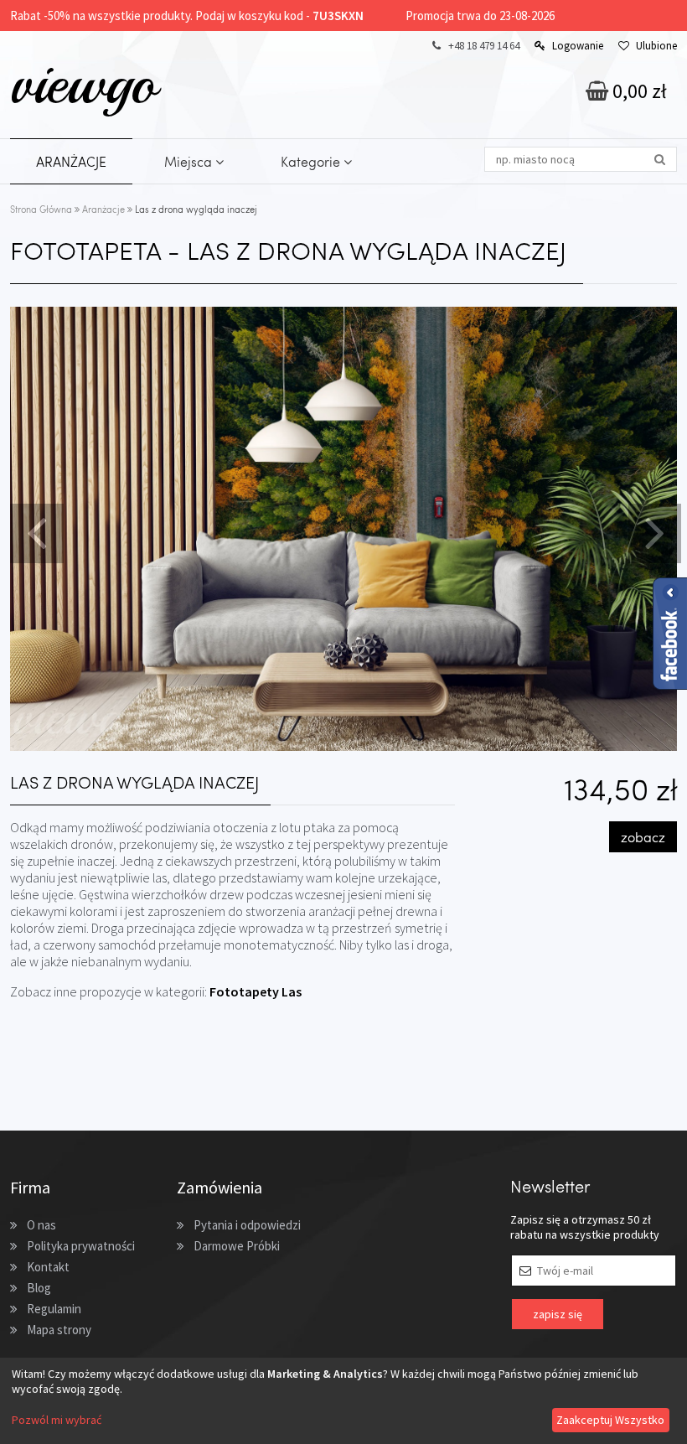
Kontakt (48, 1267)
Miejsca (189, 161)
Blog (39, 1288)
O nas (41, 1225)
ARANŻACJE (71, 161)
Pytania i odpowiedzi (247, 1225)
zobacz (643, 837)
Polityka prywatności (81, 1246)
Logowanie (577, 46)
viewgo (83, 83)
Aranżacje (103, 209)
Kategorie (312, 161)
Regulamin (54, 1309)
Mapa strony (59, 1330)
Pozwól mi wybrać (56, 1419)
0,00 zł (637, 91)
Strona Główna (41, 209)
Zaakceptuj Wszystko (610, 1419)
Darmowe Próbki (237, 1246)
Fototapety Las (255, 991)
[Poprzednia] (34, 531)
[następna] (652, 531)
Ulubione (656, 46)
